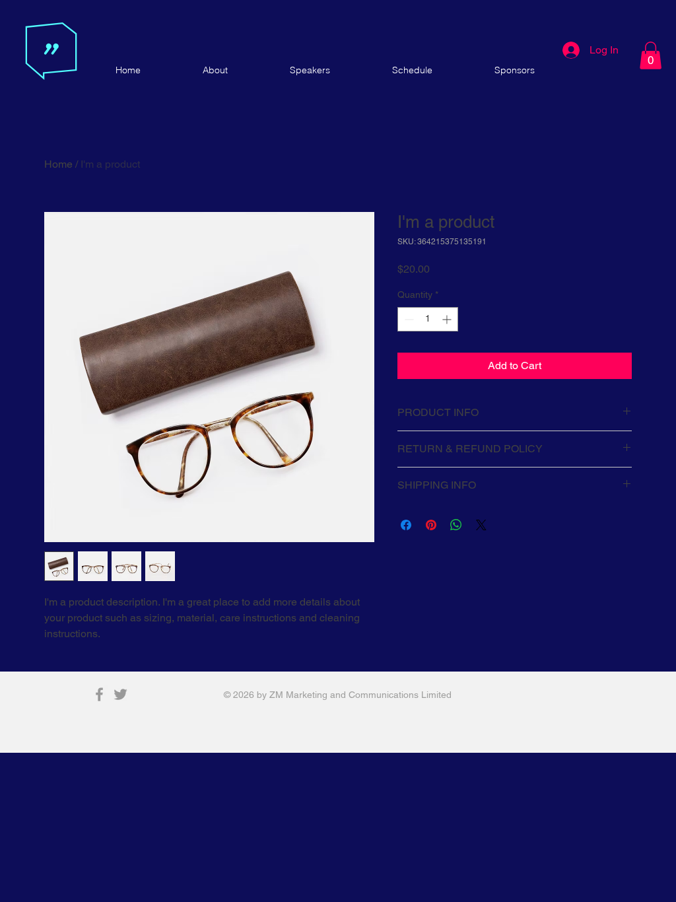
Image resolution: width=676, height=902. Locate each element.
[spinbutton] (428, 319)
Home (58, 164)
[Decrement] (407, 319)
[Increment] (448, 319)
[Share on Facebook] (406, 525)
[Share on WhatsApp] (456, 525)
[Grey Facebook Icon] (99, 694)
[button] (650, 55)
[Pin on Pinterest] (431, 525)
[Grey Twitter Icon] (120, 694)
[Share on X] (481, 525)
